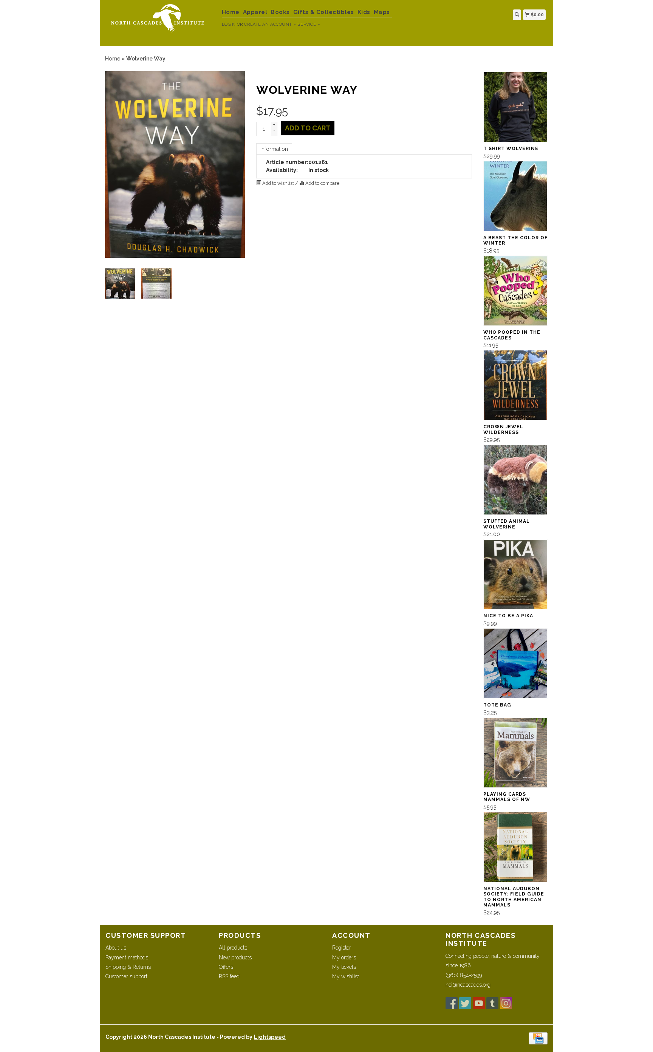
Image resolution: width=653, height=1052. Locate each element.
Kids (363, 12)
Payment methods (126, 957)
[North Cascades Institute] (160, 22)
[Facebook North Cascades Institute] (452, 1003)
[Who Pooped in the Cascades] (515, 290)
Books (280, 12)
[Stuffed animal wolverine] (515, 479)
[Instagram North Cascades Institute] (506, 1003)
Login (229, 24)
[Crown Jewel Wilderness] (515, 385)
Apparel (255, 12)
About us (115, 948)
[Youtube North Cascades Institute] (479, 1003)
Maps (382, 12)
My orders (344, 957)
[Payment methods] (538, 1038)
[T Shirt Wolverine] (515, 107)
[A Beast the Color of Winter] (515, 196)
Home (231, 12)
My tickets (344, 967)
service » (308, 24)
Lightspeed (270, 1037)
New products (235, 957)
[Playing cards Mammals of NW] (515, 752)
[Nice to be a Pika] (515, 574)
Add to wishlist (278, 183)
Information (274, 149)
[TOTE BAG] (515, 663)
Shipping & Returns (128, 967)
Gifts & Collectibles (323, 12)
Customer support (126, 976)
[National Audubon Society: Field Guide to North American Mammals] (515, 847)
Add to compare (321, 183)
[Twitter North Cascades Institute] (465, 1003)
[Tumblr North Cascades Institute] (492, 1003)
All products (233, 948)
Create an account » (270, 24)
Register (341, 948)
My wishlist (345, 976)
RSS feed (229, 976)
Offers (226, 967)
